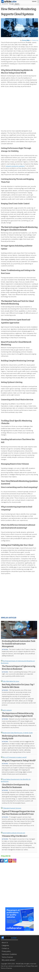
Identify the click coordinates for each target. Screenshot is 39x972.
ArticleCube (20, 964)
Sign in (34, 1)
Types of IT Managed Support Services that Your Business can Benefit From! (18, 812)
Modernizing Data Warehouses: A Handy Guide (16, 737)
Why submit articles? (8, 960)
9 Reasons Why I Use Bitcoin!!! (14, 835)
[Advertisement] (19, 107)
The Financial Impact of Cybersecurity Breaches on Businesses (18, 667)
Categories (5, 945)
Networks (35, 40)
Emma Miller (26, 40)
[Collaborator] (19, 930)
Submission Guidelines (9, 954)
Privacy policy (6, 951)
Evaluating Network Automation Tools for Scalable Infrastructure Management (18, 644)
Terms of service (7, 957)
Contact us (5, 948)
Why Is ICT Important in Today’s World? (19, 760)
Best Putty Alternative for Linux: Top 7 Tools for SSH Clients (18, 685)
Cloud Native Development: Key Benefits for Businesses (15, 786)
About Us (5, 942)
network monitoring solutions (15, 166)
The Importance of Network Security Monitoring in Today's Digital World (18, 714)
